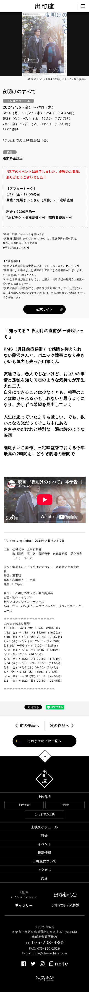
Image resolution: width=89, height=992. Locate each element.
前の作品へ (29, 725)
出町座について (44, 861)
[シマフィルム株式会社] (44, 978)
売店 (44, 878)
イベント (44, 844)
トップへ (45, 756)
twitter (33, 963)
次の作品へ (59, 725)
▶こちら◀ (72, 265)
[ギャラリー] (24, 905)
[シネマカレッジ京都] (65, 905)
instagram (42, 963)
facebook (23, 963)
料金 (44, 835)
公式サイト (44, 309)
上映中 (65, 805)
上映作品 (44, 797)
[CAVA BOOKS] (24, 894)
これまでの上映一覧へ (44, 741)
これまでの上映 (44, 814)
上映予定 (24, 805)
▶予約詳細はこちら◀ (16, 247)
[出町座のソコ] (65, 894)
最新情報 (44, 852)
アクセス (44, 870)
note (58, 963)
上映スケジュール (44, 827)
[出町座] (44, 6)
